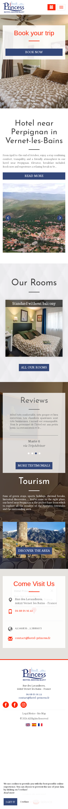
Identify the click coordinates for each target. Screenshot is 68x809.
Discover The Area (34, 550)
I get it (10, 802)
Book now (34, 52)
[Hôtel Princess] (21, 7)
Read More (34, 175)
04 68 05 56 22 (24, 611)
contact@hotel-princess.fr (32, 638)
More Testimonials (34, 465)
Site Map (41, 713)
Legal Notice (29, 713)
